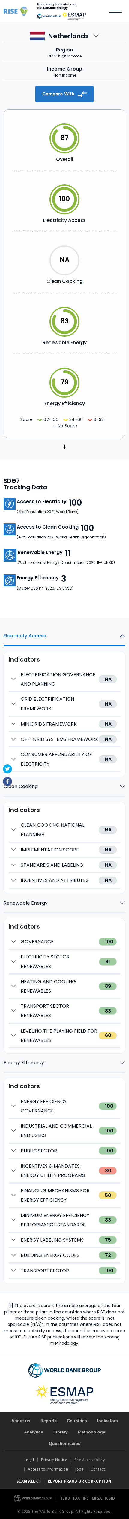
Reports (48, 1420)
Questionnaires (64, 1443)
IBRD (66, 1498)
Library (60, 1432)
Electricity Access (25, 635)
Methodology (91, 1432)
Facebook (7, 781)
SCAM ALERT (28, 1481)
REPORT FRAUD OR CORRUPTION (80, 1481)
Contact (98, 1469)
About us (20, 1420)
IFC (86, 1498)
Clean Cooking (21, 786)
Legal (29, 1459)
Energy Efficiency (24, 1062)
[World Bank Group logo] (33, 1497)
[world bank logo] (64, 1370)
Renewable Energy (26, 903)
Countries (77, 1420)
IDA (77, 1498)
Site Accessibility (89, 1459)
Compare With (58, 94)
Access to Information (48, 1469)
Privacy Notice (54, 1459)
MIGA (97, 1498)
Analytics (33, 1432)
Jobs (79, 1469)
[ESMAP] (74, 16)
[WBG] (49, 16)
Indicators (107, 1420)
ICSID (110, 1498)
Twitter (7, 768)
